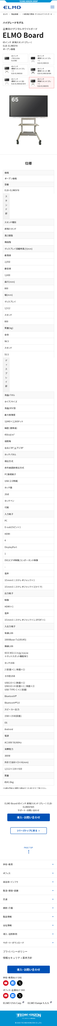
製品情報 (7, 916)
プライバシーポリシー (15, 951)
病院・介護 (8, 907)
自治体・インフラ (10, 881)
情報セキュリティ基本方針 (17, 958)
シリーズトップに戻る (27, 830)
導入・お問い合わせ (28, 817)
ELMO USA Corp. (12, 1003)
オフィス (6, 873)
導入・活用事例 (10, 933)
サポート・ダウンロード (13, 942)
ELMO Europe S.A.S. (38, 1003)
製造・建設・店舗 (10, 890)
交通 (5, 899)
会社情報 (7, 925)
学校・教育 (8, 864)
